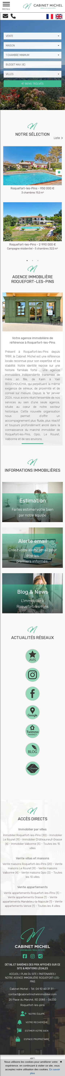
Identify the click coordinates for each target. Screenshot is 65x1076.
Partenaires (47, 974)
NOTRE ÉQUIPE (36, 1013)
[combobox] (32, 36)
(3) (36, 872)
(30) (25, 835)
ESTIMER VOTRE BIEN (36, 1030)
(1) (27, 897)
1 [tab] (27, 260)
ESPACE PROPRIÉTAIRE (36, 1039)
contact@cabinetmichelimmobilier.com (32, 994)
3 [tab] (38, 260)
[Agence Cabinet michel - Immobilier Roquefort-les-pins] (43, 6)
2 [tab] (32, 260)
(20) (27, 864)
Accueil (14, 974)
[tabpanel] (32, 202)
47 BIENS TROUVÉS (32, 83)
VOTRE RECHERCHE (36, 1022)
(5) (25, 843)
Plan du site (29, 974)
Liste (57, 138)
